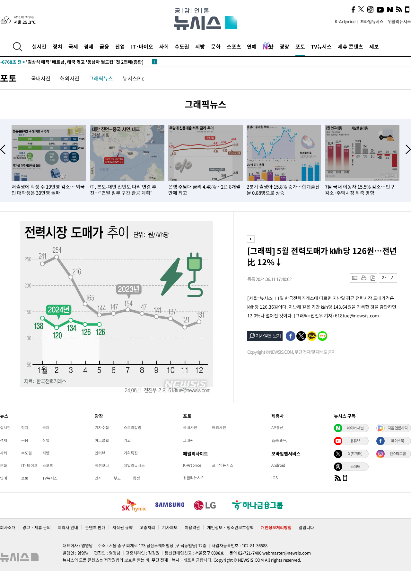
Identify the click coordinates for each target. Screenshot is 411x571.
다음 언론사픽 (397, 428)
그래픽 (188, 440)
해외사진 (69, 78)
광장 (284, 46)
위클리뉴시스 (399, 21)
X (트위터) (355, 453)
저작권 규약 (122, 527)
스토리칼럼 (132, 427)
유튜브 (355, 441)
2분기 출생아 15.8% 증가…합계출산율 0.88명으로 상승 (283, 189)
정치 (57, 46)
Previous (2, 149)
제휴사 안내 (68, 527)
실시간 (39, 46)
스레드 (355, 466)
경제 (88, 46)
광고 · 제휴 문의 (36, 527)
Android (278, 465)
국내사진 (40, 78)
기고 (127, 440)
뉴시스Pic (133, 78)
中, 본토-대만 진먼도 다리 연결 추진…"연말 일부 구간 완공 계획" (123, 189)
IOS (274, 478)
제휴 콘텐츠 (350, 46)
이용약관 (192, 527)
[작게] (383, 278)
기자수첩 (102, 427)
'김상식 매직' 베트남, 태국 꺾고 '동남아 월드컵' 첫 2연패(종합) (72, 62)
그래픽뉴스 (101, 78)
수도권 (182, 46)
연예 (252, 46)
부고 (117, 478)
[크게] (393, 278)
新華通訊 (279, 440)
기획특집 (131, 453)
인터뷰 (100, 453)
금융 (104, 46)
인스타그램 (397, 453)
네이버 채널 (355, 428)
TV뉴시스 (321, 46)
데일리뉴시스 (134, 465)
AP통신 (277, 427)
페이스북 (397, 441)
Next (408, 149)
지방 (200, 46)
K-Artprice (345, 21)
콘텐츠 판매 (95, 527)
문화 (216, 46)
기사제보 (170, 527)
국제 (73, 46)
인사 (98, 478)
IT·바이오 (142, 46)
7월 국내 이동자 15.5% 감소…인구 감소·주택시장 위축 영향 (360, 189)
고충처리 (147, 527)
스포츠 (234, 46)
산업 (120, 46)
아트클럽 (102, 440)
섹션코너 (102, 465)
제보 (374, 46)
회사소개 (7, 527)
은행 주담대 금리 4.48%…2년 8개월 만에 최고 (204, 189)
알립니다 (306, 527)
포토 (300, 46)
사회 (164, 46)
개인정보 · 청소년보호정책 (230, 527)
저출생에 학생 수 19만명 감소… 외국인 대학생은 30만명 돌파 (48, 189)
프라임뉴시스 (371, 21)
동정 (136, 478)
